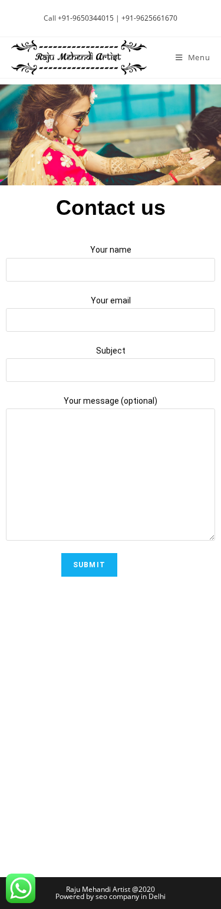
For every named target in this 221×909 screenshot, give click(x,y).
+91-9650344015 (86, 18)
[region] (110, 135)
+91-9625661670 (149, 18)
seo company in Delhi (130, 896)
